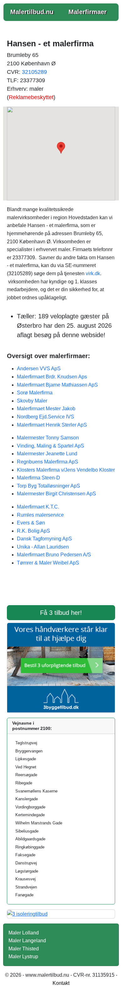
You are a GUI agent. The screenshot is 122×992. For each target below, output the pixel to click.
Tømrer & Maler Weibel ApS (48, 562)
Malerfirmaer (88, 11)
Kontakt (61, 983)
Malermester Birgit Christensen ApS (56, 493)
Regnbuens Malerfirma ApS (47, 461)
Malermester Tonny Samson (48, 437)
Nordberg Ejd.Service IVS (45, 416)
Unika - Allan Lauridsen (43, 546)
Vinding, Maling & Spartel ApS (50, 445)
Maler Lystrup (23, 956)
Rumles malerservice (40, 515)
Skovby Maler (32, 400)
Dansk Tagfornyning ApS (44, 538)
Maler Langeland (27, 940)
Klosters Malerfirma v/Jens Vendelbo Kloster (66, 470)
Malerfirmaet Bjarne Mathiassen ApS (57, 384)
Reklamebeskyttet (31, 97)
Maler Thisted (23, 948)
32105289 (34, 72)
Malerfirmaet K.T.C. (38, 506)
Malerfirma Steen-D (38, 477)
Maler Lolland (23, 932)
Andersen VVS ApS (39, 368)
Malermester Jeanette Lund (47, 453)
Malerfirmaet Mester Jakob (46, 408)
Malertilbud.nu (31, 11)
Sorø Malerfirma (35, 392)
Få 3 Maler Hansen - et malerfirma (61, 590)
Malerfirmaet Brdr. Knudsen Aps (52, 376)
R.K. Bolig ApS (33, 531)
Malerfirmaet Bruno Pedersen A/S (54, 554)
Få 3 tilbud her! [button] (61, 612)
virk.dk (93, 273)
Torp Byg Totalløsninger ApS (48, 485)
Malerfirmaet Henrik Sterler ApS (52, 425)
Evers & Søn (31, 522)
